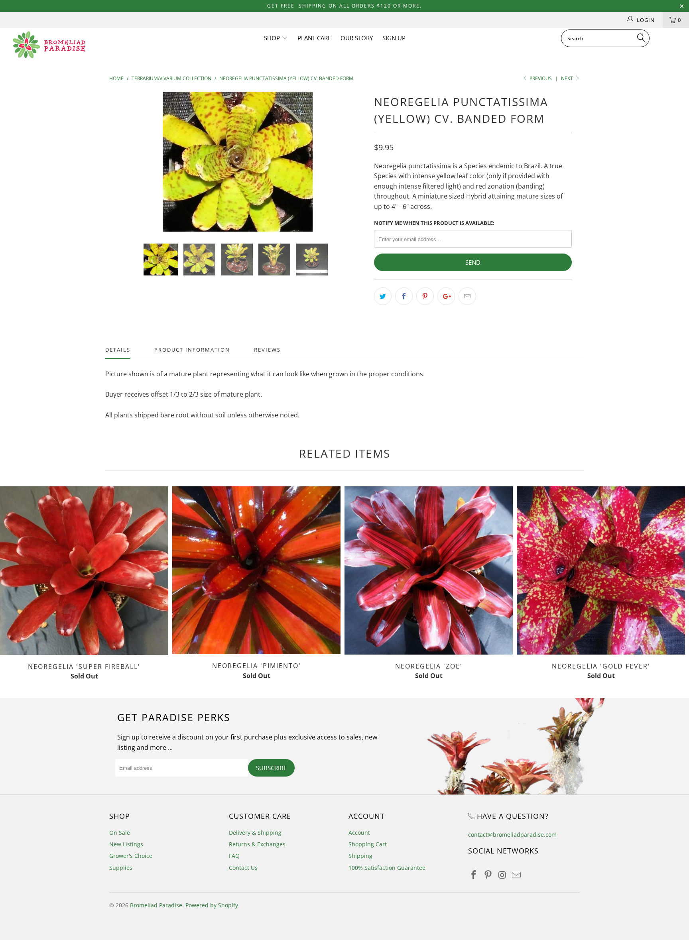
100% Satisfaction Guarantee (386, 867)
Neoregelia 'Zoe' (428, 570)
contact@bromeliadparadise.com (512, 834)
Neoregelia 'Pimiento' (256, 570)
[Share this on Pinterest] (425, 296)
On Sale (119, 832)
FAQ (234, 855)
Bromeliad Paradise (156, 905)
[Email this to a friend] (467, 296)
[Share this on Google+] (446, 296)
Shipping (360, 855)
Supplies (120, 867)
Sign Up (394, 38)
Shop (273, 38)
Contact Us (243, 867)
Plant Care (314, 38)
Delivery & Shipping (255, 832)
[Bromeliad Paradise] (59, 44)
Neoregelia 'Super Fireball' (84, 570)
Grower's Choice (130, 855)
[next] (352, 168)
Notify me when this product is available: (434, 222)
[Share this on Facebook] (404, 296)
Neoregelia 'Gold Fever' (601, 570)
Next (567, 78)
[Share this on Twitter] (383, 296)
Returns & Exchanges (257, 844)
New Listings (126, 844)
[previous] (123, 168)
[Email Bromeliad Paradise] (517, 875)
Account (359, 832)
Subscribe (271, 768)
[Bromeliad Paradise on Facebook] (474, 875)
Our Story (357, 38)
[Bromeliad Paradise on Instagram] (502, 875)
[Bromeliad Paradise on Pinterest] (488, 875)
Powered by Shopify (211, 905)
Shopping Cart (367, 844)
